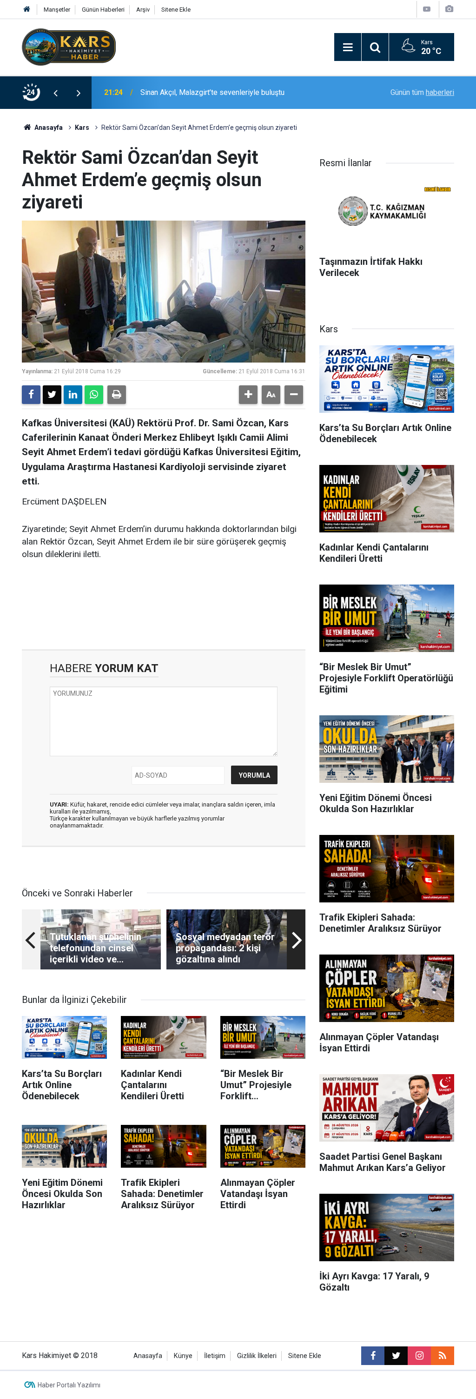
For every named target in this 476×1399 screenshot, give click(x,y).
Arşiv (143, 9)
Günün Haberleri (103, 9)
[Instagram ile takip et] (419, 1355)
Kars (82, 127)
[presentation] (55, 92)
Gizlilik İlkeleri (257, 1356)
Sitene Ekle (176, 9)
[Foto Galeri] (449, 9)
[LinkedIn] (73, 394)
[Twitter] (52, 394)
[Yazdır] (116, 394)
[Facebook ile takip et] (372, 1355)
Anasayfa (48, 127)
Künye (183, 1356)
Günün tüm (422, 92)
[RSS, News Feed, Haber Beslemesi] (442, 1355)
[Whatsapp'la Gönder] (94, 394)
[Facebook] (31, 394)
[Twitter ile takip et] (396, 1355)
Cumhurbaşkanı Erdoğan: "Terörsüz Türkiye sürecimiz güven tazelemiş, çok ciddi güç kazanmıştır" (236, 92)
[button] (248, 394)
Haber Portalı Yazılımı (69, 1385)
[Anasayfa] (27, 9)
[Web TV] (427, 9)
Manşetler (57, 9)
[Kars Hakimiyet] (69, 46)
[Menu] (347, 47)
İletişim (214, 1356)
